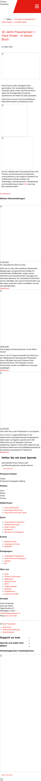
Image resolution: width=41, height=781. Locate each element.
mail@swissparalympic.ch (10, 613)
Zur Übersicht (5, 194)
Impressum (7, 627)
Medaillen (8, 546)
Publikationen (9, 591)
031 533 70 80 (11, 616)
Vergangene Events (12, 544)
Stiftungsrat (8, 579)
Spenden (7, 589)
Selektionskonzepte (12, 525)
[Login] (40, 637)
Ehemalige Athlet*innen (13, 510)
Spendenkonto (8, 632)
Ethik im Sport (9, 527)
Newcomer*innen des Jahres (15, 513)
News (9, 19)
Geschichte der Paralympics (15, 558)
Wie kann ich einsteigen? (14, 532)
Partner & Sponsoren (12, 576)
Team (6, 574)
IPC (5, 563)
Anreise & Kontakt (11, 594)
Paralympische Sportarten (14, 522)
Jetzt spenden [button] (8, 468)
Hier (26, 184)
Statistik (7, 561)
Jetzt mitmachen (7, 775)
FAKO (6, 584)
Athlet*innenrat (10, 581)
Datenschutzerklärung (11, 630)
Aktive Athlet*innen (11, 508)
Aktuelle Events (10, 542)
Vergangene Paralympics (14, 556)
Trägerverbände (10, 586)
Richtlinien (8, 530)
